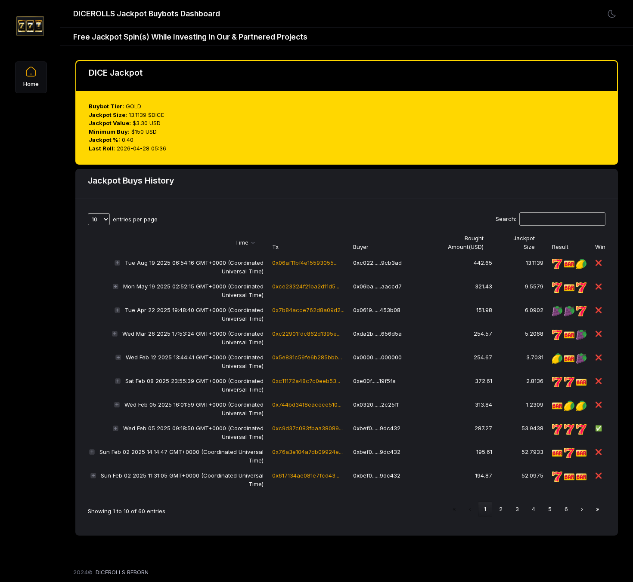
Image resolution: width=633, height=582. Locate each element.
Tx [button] (275, 246)
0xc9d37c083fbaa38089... (307, 428)
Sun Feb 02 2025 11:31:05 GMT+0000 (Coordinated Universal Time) (182, 479)
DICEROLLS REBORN (122, 572)
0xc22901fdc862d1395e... (306, 333)
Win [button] (600, 246)
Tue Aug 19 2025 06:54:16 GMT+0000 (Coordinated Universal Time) (194, 267)
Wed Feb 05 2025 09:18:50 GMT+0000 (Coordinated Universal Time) (193, 432)
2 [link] (501, 508)
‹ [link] (470, 508)
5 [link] (550, 508)
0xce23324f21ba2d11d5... (305, 286)
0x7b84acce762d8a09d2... (308, 309)
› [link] (582, 508)
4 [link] (533, 508)
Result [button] (560, 246)
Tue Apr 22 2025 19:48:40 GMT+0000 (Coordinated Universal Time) (194, 314)
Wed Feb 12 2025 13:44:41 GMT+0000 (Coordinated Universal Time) (195, 361)
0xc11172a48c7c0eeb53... (306, 380)
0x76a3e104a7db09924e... (307, 451)
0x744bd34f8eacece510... (306, 404)
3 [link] (517, 508)
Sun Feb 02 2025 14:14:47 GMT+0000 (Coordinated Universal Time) (181, 456)
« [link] (454, 508)
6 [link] (566, 508)
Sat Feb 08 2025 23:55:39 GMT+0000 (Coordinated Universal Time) (194, 385)
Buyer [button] (361, 246)
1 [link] (485, 508)
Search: (506, 218)
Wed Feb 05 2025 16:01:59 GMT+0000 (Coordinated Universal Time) (194, 409)
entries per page (135, 219)
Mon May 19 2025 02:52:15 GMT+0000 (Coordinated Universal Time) (193, 290)
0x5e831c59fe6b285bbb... (307, 357)
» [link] (597, 508)
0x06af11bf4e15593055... (305, 262)
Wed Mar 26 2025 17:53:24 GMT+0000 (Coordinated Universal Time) (193, 338)
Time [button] (241, 242)
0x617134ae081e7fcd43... (305, 475)
